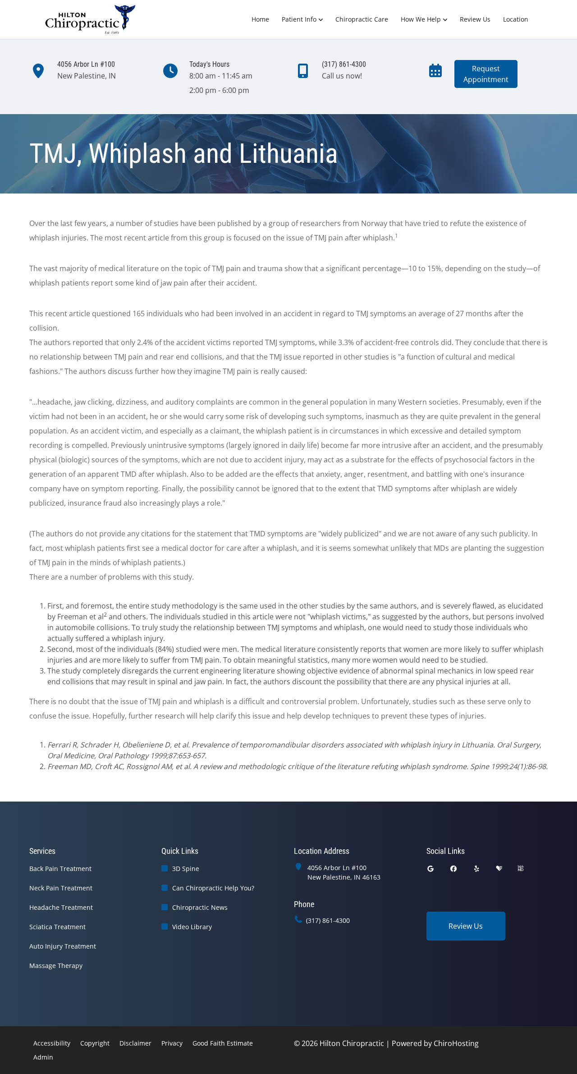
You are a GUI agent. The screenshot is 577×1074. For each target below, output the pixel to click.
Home (260, 19)
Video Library (192, 926)
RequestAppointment (485, 74)
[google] (430, 868)
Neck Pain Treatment (60, 888)
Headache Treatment (61, 907)
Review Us (475, 19)
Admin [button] (43, 1057)
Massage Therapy (55, 965)
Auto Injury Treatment (62, 946)
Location (515, 19)
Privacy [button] (172, 1043)
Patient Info (299, 19)
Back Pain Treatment (60, 868)
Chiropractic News (200, 907)
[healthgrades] (499, 868)
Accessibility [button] (51, 1043)
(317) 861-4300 (328, 920)
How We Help (421, 19)
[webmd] (520, 868)
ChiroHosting (456, 1043)
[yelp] (477, 868)
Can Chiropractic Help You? (213, 888)
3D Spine (185, 868)
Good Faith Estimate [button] (222, 1043)
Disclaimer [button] (135, 1043)
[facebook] (453, 868)
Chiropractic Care (361, 19)
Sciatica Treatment (57, 926)
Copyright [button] (95, 1043)
